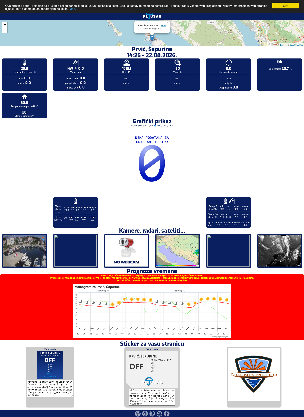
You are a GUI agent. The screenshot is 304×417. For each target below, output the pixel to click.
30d (171, 125)
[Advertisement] (27, 57)
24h (158, 125)
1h (145, 125)
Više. (72, 8)
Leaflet (283, 44)
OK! (285, 5)
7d (165, 125)
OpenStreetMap (296, 44)
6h (151, 125)
